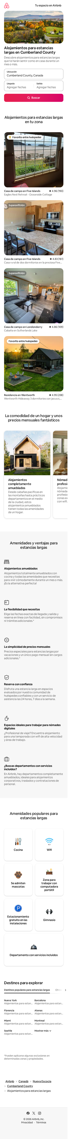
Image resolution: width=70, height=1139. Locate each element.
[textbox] (19, 87)
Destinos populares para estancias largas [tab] (27, 989)
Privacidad (27, 1122)
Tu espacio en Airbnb (48, 5)
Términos (41, 1122)
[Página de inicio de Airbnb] (6, 5)
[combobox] (34, 76)
